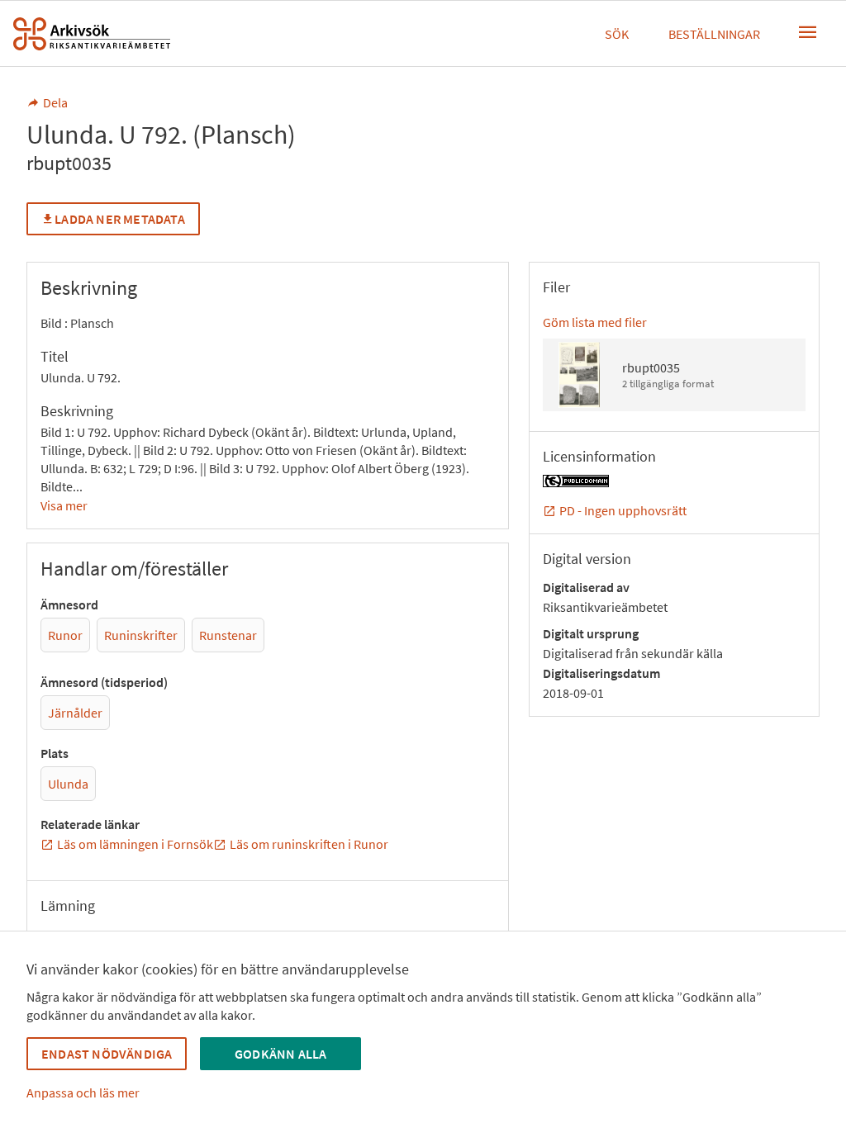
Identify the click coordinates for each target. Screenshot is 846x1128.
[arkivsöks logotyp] (91, 33)
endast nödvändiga (106, 1053)
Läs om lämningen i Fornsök (135, 844)
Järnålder (75, 712)
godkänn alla (280, 1053)
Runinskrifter (141, 635)
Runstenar (228, 635)
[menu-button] (808, 32)
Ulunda (68, 783)
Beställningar (714, 34)
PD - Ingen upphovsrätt (623, 510)
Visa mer (64, 505)
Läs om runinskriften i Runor (309, 844)
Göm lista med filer (595, 322)
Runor (65, 635)
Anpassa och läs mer (83, 1092)
